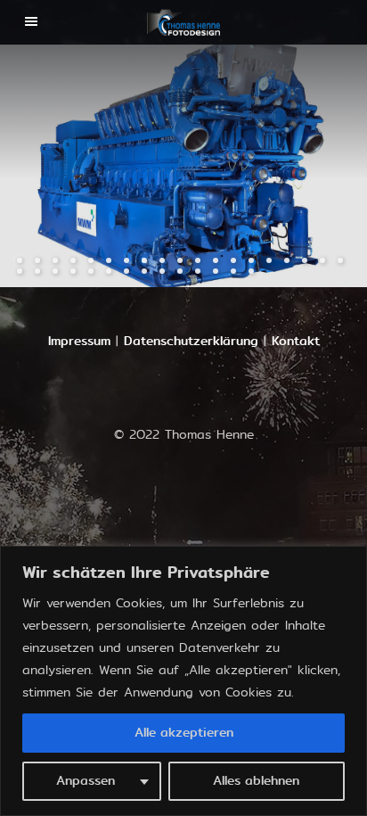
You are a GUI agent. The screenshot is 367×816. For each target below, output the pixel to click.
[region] (183, 681)
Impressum (79, 341)
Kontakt (296, 341)
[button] (92, 166)
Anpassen (85, 780)
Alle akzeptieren (184, 732)
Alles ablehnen (256, 780)
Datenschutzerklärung (191, 341)
